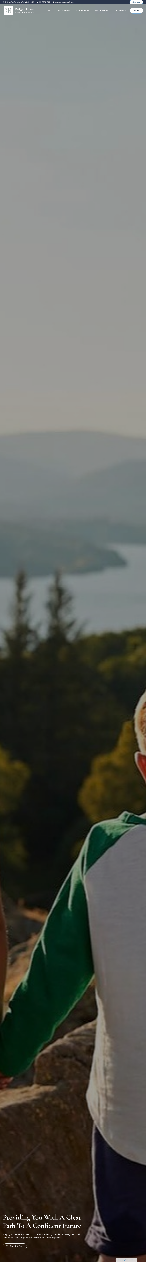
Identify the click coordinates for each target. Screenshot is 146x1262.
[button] (47, 10)
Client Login (136, 2)
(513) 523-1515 (44, 2)
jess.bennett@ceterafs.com (64, 2)
